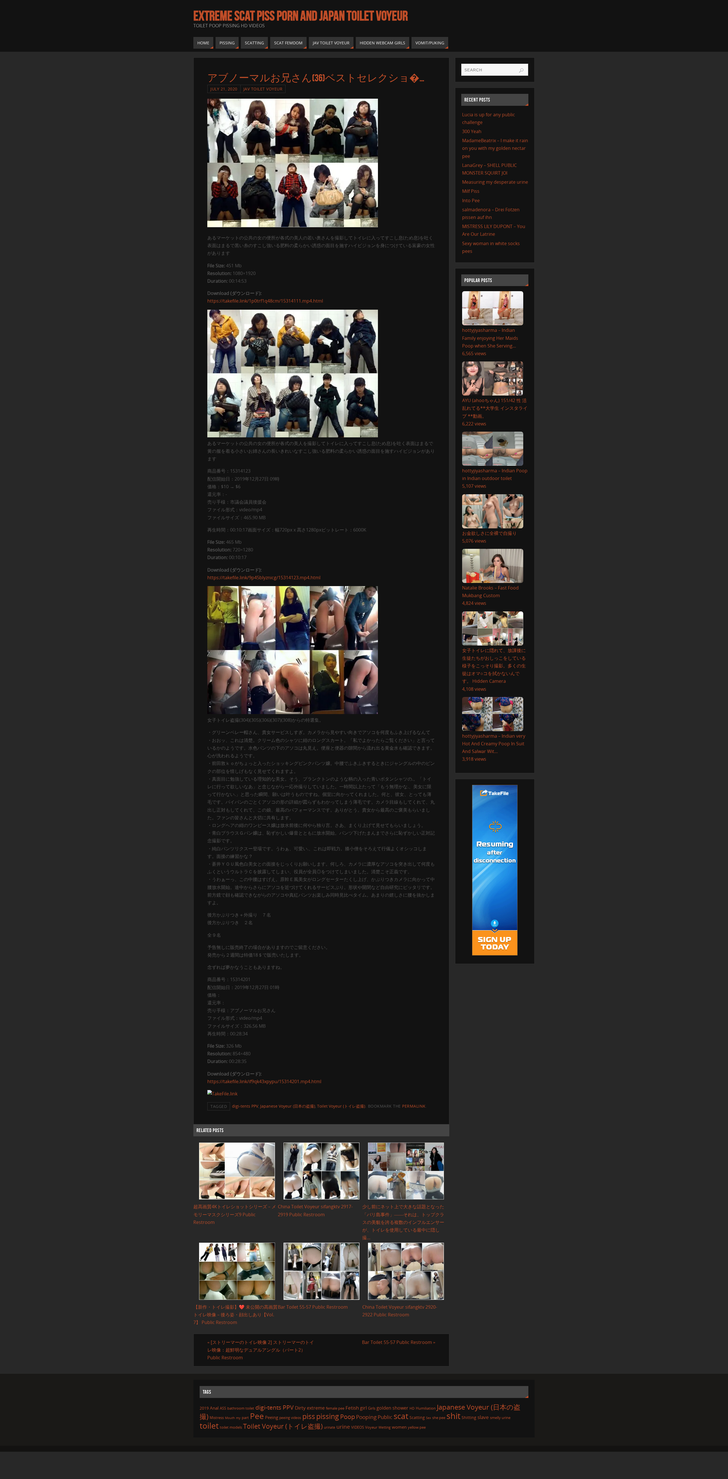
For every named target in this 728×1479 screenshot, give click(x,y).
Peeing (271, 1417)
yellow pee (417, 1427)
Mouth (230, 1418)
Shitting (469, 1417)
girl (363, 1408)
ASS (223, 1408)
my (238, 1418)
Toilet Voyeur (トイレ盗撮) (341, 1106)
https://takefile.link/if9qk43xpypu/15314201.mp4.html (264, 1081)
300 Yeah (471, 131)
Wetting (385, 1427)
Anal (214, 1408)
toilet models (231, 1427)
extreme (316, 1408)
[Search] (521, 70)
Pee (257, 1415)
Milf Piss (470, 191)
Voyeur (371, 1427)
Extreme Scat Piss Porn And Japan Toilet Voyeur (300, 15)
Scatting (417, 1417)
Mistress (217, 1417)
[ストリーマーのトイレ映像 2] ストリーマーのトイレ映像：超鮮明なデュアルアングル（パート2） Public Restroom (260, 1350)
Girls (371, 1408)
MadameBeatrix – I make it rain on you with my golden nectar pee (495, 148)
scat (401, 1415)
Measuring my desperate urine (495, 182)
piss (308, 1416)
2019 (204, 1408)
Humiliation (426, 1408)
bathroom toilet (240, 1408)
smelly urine (500, 1417)
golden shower (392, 1408)
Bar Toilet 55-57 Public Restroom (313, 1307)
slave (483, 1417)
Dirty (300, 1407)
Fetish (352, 1407)
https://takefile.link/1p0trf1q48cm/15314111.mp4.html (265, 301)
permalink (414, 1106)
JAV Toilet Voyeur (263, 89)
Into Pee (471, 200)
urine (343, 1426)
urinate (329, 1427)
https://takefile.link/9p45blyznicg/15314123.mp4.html (263, 577)
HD (412, 1408)
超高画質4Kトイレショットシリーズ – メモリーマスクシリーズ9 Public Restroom (234, 1214)
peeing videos (290, 1418)
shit (453, 1416)
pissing (327, 1416)
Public (385, 1417)
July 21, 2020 (223, 89)
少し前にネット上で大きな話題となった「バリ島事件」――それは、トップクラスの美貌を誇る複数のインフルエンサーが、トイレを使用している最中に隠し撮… (403, 1222)
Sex (428, 1418)
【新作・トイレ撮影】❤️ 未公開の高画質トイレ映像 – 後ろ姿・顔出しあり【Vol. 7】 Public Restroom (235, 1314)
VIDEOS (357, 1427)
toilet (209, 1425)
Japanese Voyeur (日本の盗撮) (287, 1106)
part (245, 1417)
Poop (347, 1416)
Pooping (366, 1417)
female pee (335, 1408)
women (399, 1427)
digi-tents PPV (245, 1106)
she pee (438, 1417)
